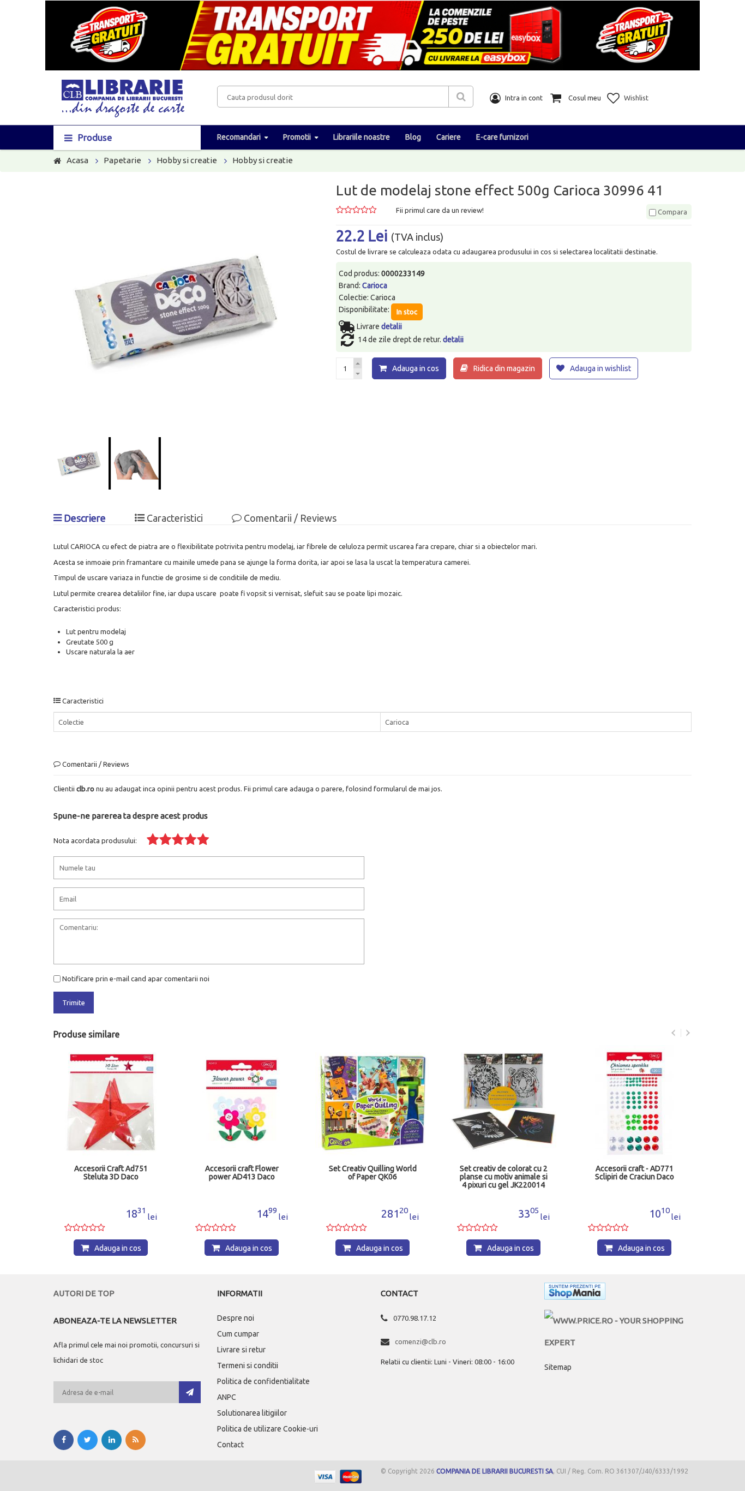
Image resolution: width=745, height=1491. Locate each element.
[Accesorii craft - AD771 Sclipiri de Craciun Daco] (503, 1102)
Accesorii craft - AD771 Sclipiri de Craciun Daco (503, 1173)
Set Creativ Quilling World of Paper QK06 (242, 1173)
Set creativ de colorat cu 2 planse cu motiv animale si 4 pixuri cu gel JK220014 (373, 1177)
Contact (230, 1444)
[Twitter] (87, 1440)
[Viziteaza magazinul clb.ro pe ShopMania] (574, 1293)
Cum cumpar (238, 1333)
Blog (413, 137)
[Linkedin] (111, 1440)
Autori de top (84, 1293)
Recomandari (239, 137)
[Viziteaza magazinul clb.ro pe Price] (618, 1320)
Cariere (448, 137)
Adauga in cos (415, 368)
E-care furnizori (502, 137)
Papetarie (122, 160)
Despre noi (235, 1318)
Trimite (73, 1002)
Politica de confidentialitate (263, 1381)
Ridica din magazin (504, 368)
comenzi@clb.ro (420, 1341)
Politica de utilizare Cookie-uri (267, 1428)
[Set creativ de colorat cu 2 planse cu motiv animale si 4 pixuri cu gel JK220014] (372, 1102)
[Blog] (135, 1440)
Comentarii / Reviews (289, 517)
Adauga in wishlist (600, 368)
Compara (671, 212)
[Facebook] (63, 1440)
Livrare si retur (241, 1349)
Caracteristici (174, 517)
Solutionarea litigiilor (252, 1413)
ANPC (226, 1397)
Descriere (84, 517)
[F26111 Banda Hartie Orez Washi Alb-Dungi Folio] (634, 1102)
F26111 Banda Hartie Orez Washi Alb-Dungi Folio (634, 1173)
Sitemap (558, 1367)
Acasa (77, 160)
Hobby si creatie (187, 160)
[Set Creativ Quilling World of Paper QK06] (241, 1102)
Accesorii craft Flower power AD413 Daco (111, 1173)
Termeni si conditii (247, 1365)
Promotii (297, 137)
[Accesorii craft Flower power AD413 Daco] (110, 1102)
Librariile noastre (361, 137)
